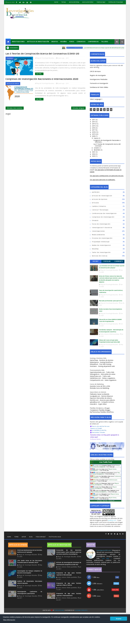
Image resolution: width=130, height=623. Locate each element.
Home (56, 2)
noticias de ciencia (13, 83)
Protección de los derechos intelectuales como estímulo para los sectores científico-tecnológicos (68, 552)
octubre (96, 148)
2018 (94, 132)
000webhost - (100, 364)
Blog (30, 537)
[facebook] (16, 2)
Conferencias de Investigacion (104, 213)
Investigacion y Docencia (102, 227)
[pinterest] (30, 2)
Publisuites (99, 394)
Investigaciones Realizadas (98, 79)
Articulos (95, 203)
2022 (94, 154)
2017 (94, 130)
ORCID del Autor (95, 71)
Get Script (99, 500)
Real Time (105, 500)
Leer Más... (39, 74)
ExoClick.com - (102, 400)
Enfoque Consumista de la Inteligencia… (105, 466)
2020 (94, 136)
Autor (24, 537)
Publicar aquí (41, 537)
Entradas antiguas (78, 108)
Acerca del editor (87, 2)
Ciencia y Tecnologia (100, 210)
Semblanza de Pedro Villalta (99, 87)
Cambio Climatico (99, 206)
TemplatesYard (59, 610)
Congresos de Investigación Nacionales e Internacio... (107, 141)
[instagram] (123, 534)
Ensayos (54, 42)
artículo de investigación (64, 47)
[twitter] (20, 2)
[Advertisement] (87, 22)
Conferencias (93, 42)
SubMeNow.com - (102, 378)
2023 (94, 156)
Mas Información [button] (9, 620)
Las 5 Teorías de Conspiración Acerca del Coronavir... (107, 145)
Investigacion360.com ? (104, 550)
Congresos (81, 42)
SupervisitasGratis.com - (102, 372)
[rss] (120, 534)
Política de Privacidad (115, 2)
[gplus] (23, 2)
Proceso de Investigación (102, 238)
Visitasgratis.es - (103, 374)
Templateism (100, 410)
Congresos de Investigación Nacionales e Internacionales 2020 (42, 79)
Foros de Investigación (101, 224)
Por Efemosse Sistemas (95, 439)
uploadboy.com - (102, 402)
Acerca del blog (74, 2)
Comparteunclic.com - (103, 380)
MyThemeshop (102, 412)
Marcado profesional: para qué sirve (110, 301)
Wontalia (99, 388)
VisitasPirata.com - (100, 376)
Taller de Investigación (101, 252)
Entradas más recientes (14, 108)
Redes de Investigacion (101, 245)
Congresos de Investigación (103, 217)
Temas (63, 2)
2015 (94, 126)
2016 (94, 128)
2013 (94, 122)
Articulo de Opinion (99, 199)
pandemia (10, 58)
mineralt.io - (98, 404)
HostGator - (102, 366)
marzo (96, 138)
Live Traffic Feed (105, 462)
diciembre (97, 150)
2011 (94, 120)
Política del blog (55, 537)
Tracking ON (111, 500)
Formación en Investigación (99, 83)
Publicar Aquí (101, 2)
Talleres (104, 42)
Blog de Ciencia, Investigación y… (99, 491)
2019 (94, 134)
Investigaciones (18, 42)
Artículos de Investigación (38, 42)
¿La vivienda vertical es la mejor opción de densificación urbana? (94, 48)
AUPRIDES (96, 192)
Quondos (100, 386)
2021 (94, 152)
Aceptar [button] (118, 618)
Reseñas (63, 42)
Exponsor (101, 398)
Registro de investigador (98, 75)
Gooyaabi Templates (81, 610)
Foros (71, 42)
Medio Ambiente (98, 235)
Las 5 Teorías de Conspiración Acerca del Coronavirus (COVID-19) (42, 53)
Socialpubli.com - (101, 396)
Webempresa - (101, 362)
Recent (96, 261)
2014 (94, 124)
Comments (118, 261)
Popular (107, 261)
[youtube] (27, 2)
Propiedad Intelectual (100, 242)
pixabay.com (112, 520)
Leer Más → (107, 558)
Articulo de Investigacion (102, 196)
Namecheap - (102, 360)
